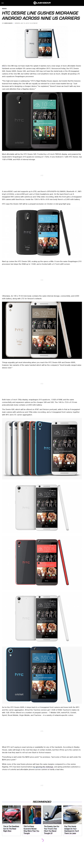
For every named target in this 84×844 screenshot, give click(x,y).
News (4, 8)
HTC (4, 66)
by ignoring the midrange (43, 767)
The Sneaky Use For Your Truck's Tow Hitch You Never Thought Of (51, 829)
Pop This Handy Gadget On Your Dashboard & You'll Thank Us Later (71, 829)
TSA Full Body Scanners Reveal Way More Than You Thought (31, 829)
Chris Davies (8, 23)
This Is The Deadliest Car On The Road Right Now (11, 828)
